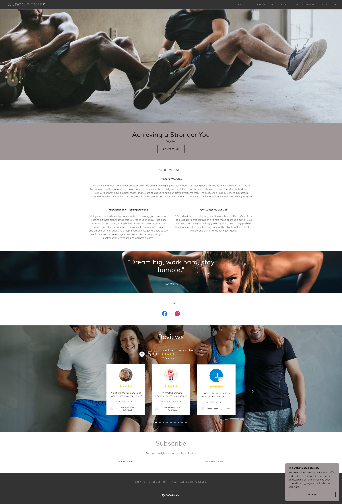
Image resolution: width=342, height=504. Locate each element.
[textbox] (158, 461)
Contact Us (171, 149)
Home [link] (243, 4)
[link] (25, 5)
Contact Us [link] (329, 4)
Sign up (214, 461)
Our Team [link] (259, 4)
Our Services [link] (279, 4)
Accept (312, 494)
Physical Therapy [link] (305, 4)
